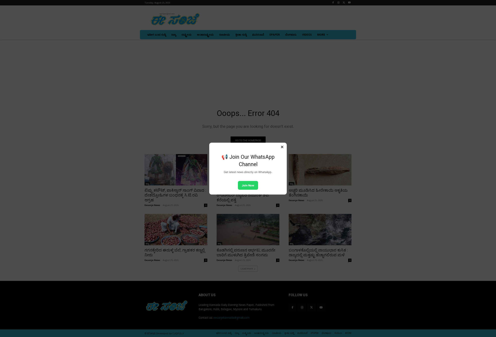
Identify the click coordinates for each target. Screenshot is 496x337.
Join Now (248, 185)
